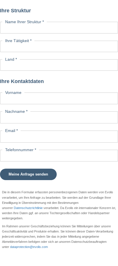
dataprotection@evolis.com (29, 247)
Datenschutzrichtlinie (29, 208)
